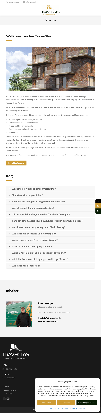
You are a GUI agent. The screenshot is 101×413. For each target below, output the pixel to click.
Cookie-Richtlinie (54, 408)
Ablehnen (66, 403)
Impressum (82, 408)
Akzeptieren (46, 403)
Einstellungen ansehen (87, 403)
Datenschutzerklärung (69, 408)
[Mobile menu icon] (93, 10)
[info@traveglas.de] (98, 205)
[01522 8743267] (98, 211)
